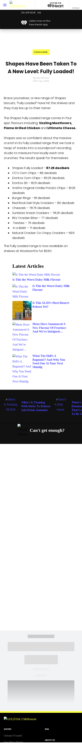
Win (47, 729)
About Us (50, 740)
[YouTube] (48, 439)
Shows (7, 729)
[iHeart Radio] (57, 439)
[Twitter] (39, 439)
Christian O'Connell (13, 735)
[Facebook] (21, 439)
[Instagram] (30, 439)
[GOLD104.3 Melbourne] (17, 5)
